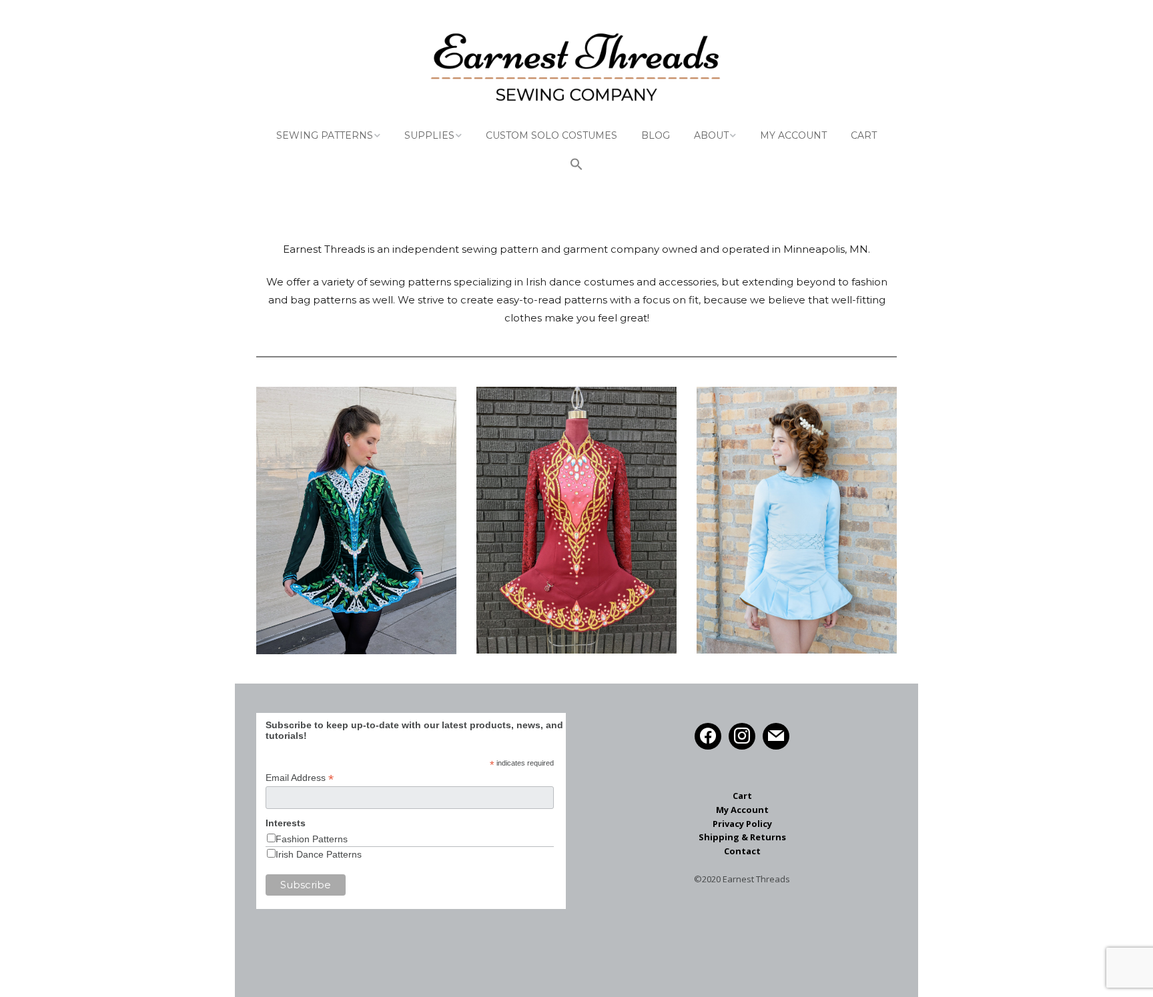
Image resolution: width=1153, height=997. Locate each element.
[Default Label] (776, 735)
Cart (864, 135)
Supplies (429, 135)
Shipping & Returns (742, 837)
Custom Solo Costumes (551, 135)
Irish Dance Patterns (319, 854)
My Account (742, 810)
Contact (742, 851)
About (711, 135)
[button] (576, 166)
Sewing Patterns (324, 135)
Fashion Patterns (312, 839)
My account (793, 135)
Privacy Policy (742, 824)
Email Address (300, 778)
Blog (655, 135)
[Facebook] (708, 735)
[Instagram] (742, 735)
